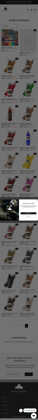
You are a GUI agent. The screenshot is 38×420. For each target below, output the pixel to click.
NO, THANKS (28, 216)
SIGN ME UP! (28, 213)
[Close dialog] (36, 200)
